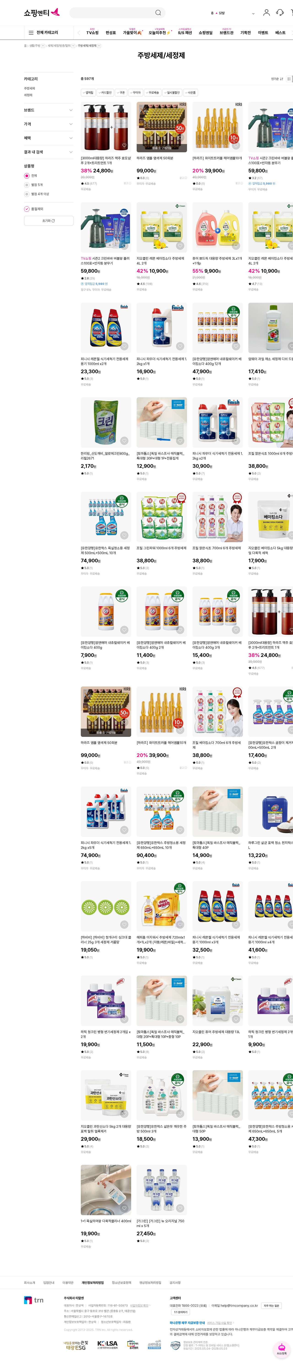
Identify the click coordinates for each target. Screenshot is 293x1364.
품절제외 (37, 209)
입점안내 (48, 1283)
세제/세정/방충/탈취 (60, 46)
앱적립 (89, 92)
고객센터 (280, 13)
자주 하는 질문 (271, 1305)
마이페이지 (266, 13)
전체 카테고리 (47, 32)
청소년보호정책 (121, 1283)
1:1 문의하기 (180, 1312)
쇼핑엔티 (42, 12)
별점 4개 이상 (40, 194)
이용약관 (67, 1283)
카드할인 (106, 92)
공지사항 (175, 1283)
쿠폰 (122, 92)
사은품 (191, 92)
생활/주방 (36, 46)
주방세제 (29, 88)
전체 (34, 175)
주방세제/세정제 (88, 46)
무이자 (137, 92)
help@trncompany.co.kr (239, 1306)
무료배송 (154, 92)
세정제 (28, 95)
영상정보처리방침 (150, 1283)
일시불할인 (173, 92)
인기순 (276, 79)
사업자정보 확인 (139, 1305)
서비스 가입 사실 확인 (219, 1323)
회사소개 (29, 1283)
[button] (79, 33)
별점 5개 (37, 185)
